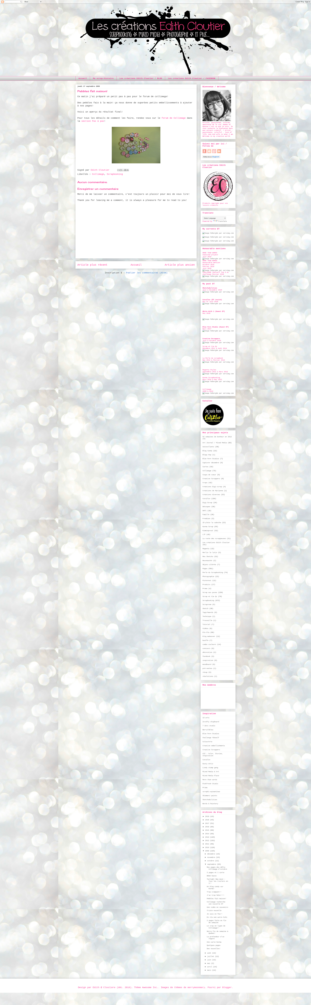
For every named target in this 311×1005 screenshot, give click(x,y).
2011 (207, 844)
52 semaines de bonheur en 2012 (217, 437)
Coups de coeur (209, 475)
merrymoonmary (196, 987)
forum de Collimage (174, 118)
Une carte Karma (214, 942)
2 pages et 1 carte (215, 873)
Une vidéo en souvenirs (217, 907)
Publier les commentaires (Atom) (147, 273)
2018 (207, 820)
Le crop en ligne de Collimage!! (216, 927)
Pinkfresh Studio (210, 784)
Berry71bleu (208, 730)
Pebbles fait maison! (216, 899)
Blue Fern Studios (211, 459)
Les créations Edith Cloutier (216, 543)
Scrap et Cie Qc (210, 596)
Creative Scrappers (211, 479)
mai (209, 963)
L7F (204, 534)
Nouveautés (207, 561)
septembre (212, 864)
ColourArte (207, 742)
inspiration (208, 660)
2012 (207, 841)
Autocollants (208, 447)
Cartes (205, 467)
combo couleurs (209, 644)
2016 (207, 827)
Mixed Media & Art (211, 772)
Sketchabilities (210, 800)
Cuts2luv (206, 499)
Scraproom (207, 604)
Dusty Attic (208, 764)
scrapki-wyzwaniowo (211, 792)
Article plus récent (92, 264)
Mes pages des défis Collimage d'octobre (217, 868)
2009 (207, 851)
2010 (207, 847)
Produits (206, 585)
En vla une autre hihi (217, 917)
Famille (206, 515)
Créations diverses (211, 495)
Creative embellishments (214, 746)
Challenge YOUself (211, 738)
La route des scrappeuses (214, 539)
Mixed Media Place (211, 776)
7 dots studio (209, 726)
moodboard (207, 664)
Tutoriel (206, 624)
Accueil (82, 78)
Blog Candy (207, 451)
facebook (206, 656)
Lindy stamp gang (210, 768)
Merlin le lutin (210, 553)
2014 (207, 834)
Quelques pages (213, 945)
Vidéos (205, 628)
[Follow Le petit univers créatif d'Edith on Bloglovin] (211, 157)
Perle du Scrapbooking (213, 572)
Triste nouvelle (214, 911)
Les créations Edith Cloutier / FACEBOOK (191, 78)
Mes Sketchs (208, 557)
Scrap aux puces (210, 592)
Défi (204, 511)
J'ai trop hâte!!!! (215, 895)
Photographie (208, 576)
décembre (211, 854)
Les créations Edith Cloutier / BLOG (141, 78)
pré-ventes (207, 668)
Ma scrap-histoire (103, 78)
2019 (207, 816)
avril (210, 967)
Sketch (205, 609)
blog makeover (209, 636)
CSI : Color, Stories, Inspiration (213, 755)
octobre (211, 861)
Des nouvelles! (213, 949)
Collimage (98, 174)
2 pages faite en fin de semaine (216, 922)
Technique (207, 616)
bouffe (205, 640)
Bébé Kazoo (211, 876)
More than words (210, 780)
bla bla (206, 632)
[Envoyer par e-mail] (118, 170)
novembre (211, 857)
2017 (207, 823)
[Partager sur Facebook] (125, 170)
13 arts (206, 718)
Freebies (206, 519)
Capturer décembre (211, 463)
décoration (207, 652)
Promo (205, 589)
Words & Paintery (210, 804)
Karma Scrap (208, 527)
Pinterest (207, 581)
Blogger (227, 987)
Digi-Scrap (207, 503)
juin (209, 960)
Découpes (206, 507)
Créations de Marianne (213, 491)
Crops (205, 483)
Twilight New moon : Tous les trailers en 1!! (217, 881)
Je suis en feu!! (214, 914)
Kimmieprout (208, 531)
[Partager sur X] (123, 170)
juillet (211, 956)
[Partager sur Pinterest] (127, 170)
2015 (207, 830)
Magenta (206, 549)
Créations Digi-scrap (212, 487)
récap (205, 672)
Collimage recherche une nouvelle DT (216, 903)
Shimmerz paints (210, 796)
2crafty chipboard (211, 722)
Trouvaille (207, 620)
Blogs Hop (207, 455)
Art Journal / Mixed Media (215, 443)
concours (206, 648)
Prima (205, 788)
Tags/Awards (208, 612)
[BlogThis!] (121, 170)
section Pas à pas (92, 121)
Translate (222, 221)
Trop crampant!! (214, 892)
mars (209, 970)
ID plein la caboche (212, 523)
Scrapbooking (115, 174)
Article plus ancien (180, 264)
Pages (205, 569)
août (209, 953)
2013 (207, 837)
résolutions (208, 676)
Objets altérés (209, 565)
